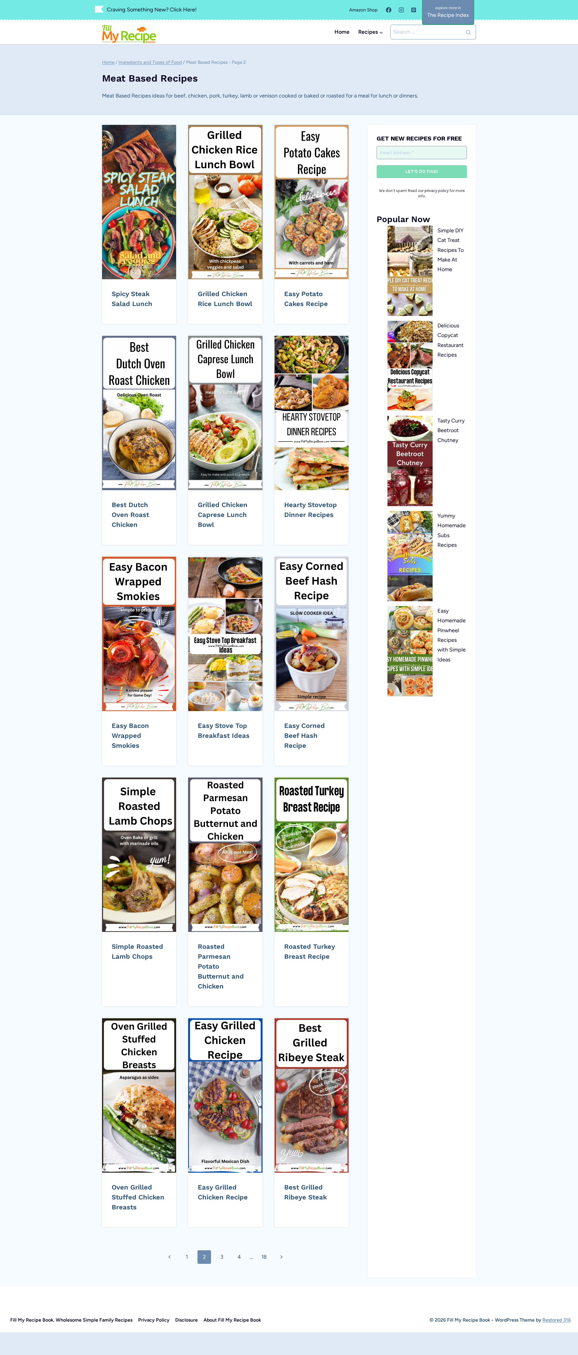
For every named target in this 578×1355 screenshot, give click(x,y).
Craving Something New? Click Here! (152, 9)
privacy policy (436, 190)
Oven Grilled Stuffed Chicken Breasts (138, 1197)
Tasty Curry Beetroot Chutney (451, 430)
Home (342, 32)
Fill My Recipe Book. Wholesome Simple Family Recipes (71, 1320)
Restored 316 (556, 1320)
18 (264, 1257)
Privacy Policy (153, 1320)
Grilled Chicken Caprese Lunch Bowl (222, 514)
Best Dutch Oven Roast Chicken (130, 514)
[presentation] (139, 202)
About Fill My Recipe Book (232, 1320)
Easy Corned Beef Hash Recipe (304, 735)
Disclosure (186, 1320)
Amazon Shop (363, 10)
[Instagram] (401, 10)
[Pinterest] (413, 10)
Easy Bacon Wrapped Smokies (130, 735)
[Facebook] (388, 10)
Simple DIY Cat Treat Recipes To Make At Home (450, 250)
